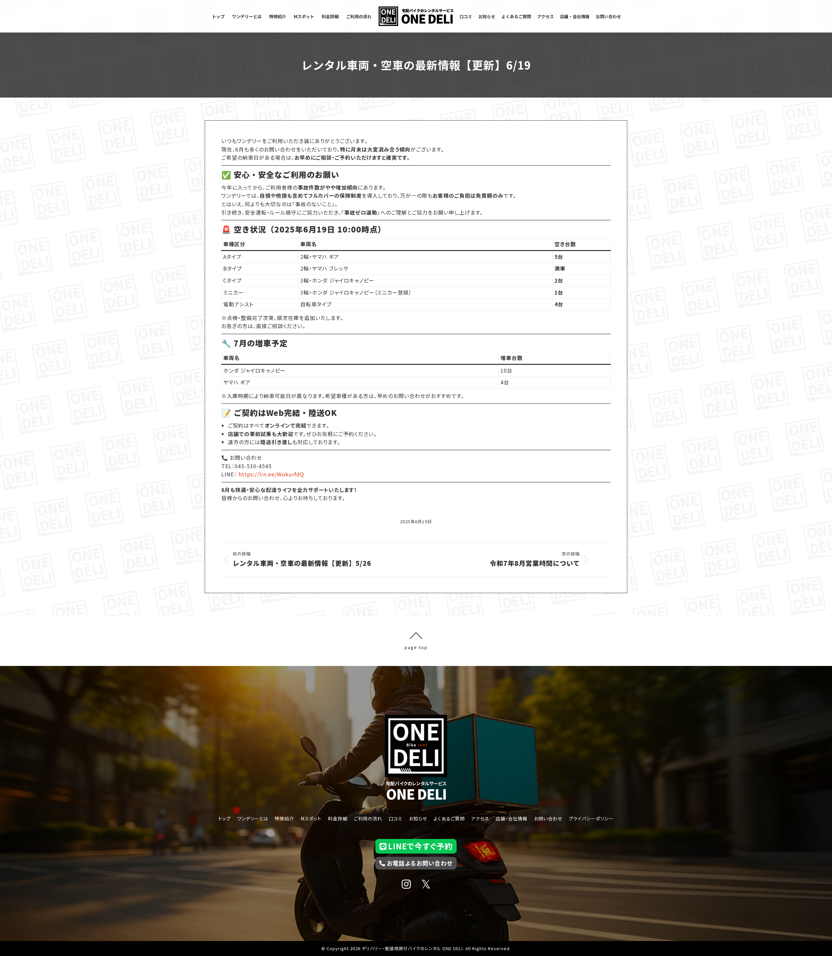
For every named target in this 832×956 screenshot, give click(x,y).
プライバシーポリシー (591, 818)
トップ (224, 818)
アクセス (480, 818)
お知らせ (418, 818)
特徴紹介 (284, 818)
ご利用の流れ (368, 818)
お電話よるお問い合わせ (420, 863)
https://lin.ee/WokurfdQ (271, 474)
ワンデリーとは (252, 818)
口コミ (395, 818)
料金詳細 (337, 818)
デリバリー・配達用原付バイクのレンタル (401, 948)
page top (416, 646)
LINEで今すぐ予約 (420, 846)
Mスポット (311, 818)
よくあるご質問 (449, 818)
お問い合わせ (548, 818)
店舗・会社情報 (511, 818)
